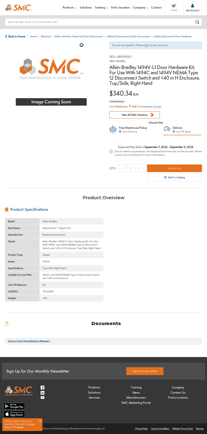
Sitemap (200, 428)
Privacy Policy (141, 428)
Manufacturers (136, 397)
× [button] (40, 421)
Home (33, 36)
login (146, 45)
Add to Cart (174, 168)
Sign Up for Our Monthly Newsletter (38, 371)
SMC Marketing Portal (136, 402)
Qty (112, 168)
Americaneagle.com (95, 428)
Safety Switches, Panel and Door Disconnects (78, 36)
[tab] (54, 209)
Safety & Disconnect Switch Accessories (128, 36)
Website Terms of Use (182, 428)
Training (136, 387)
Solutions (94, 392)
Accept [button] (20, 427)
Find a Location (178, 397)
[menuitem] (69, 7)
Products (94, 387)
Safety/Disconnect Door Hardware (173, 36)
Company (178, 387)
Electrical (45, 36)
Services (94, 397)
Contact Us (177, 392)
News (136, 392)
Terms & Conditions (160, 428)
